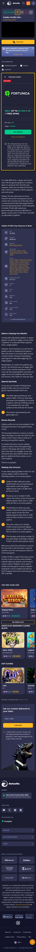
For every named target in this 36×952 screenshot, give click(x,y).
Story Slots (14, 274)
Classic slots (21, 251)
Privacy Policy (21, 937)
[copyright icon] (26, 868)
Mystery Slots (24, 268)
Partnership (27, 932)
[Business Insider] (9, 868)
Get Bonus (17, 132)
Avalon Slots (14, 262)
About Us (8, 932)
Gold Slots (13, 266)
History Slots (23, 266)
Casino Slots (24, 262)
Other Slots (14, 272)
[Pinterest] (20, 810)
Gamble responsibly (22, 904)
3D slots (13, 251)
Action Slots (14, 260)
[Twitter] (9, 810)
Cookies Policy (9, 937)
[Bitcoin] (9, 860)
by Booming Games (9, 19)
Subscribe (18, 725)
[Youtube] (4, 810)
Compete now (18, 54)
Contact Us (17, 932)
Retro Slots (23, 272)
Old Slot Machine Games (19, 270)
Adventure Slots (25, 260)
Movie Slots (14, 268)
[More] (32, 942)
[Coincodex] (26, 877)
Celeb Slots (14, 264)
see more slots (18, 622)
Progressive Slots (16, 253)
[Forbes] (26, 860)
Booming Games (16, 245)
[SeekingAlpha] (9, 877)
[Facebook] (15, 810)
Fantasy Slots (24, 264)
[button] (9, 616)
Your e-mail (9, 719)
